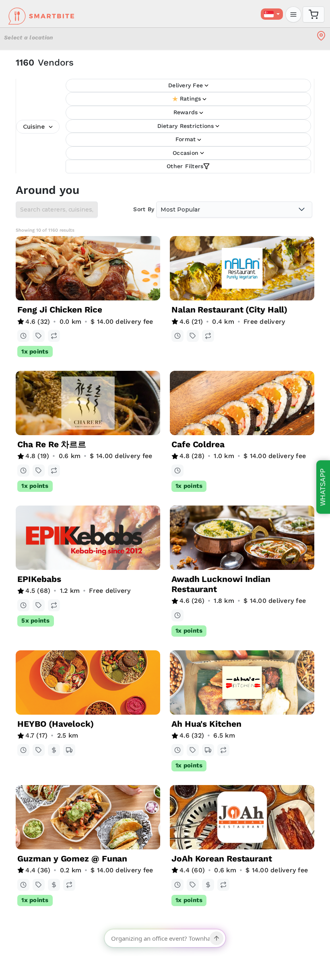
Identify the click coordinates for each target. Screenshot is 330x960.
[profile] (293, 14)
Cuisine (34, 126)
